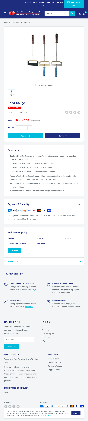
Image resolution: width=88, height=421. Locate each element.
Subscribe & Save (75, 4)
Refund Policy (12, 261)
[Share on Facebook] (66, 112)
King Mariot (12, 112)
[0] (84, 13)
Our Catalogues (48, 334)
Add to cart (25, 136)
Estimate (14, 250)
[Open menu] (5, 13)
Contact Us (46, 337)
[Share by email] (78, 112)
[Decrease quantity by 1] (18, 128)
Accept (76, 413)
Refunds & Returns (55, 366)
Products (45, 330)
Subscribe (12, 346)
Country (11, 238)
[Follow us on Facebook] (5, 406)
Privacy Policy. (45, 415)
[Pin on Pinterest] (70, 112)
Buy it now (63, 136)
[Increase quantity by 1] (30, 128)
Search (7, 392)
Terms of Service (54, 362)
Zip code (67, 238)
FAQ (43, 341)
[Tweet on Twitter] (74, 112)
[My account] (80, 13)
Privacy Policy (53, 359)
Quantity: (11, 128)
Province (39, 238)
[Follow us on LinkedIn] (18, 406)
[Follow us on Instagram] (13, 406)
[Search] (72, 13)
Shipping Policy (54, 369)
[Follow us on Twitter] (9, 406)
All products (15, 22)
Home (6, 22)
